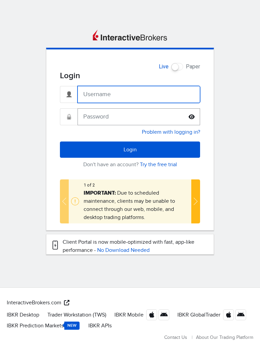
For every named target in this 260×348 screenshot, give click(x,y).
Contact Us (175, 337)
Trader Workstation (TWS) (76, 314)
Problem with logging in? (171, 132)
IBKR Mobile (129, 314)
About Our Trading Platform (224, 337)
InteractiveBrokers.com (34, 302)
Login (130, 149)
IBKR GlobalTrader (198, 314)
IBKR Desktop (23, 314)
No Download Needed (123, 250)
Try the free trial (158, 164)
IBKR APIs (100, 325)
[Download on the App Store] (151, 314)
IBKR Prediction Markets (42, 325)
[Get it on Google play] (163, 314)
